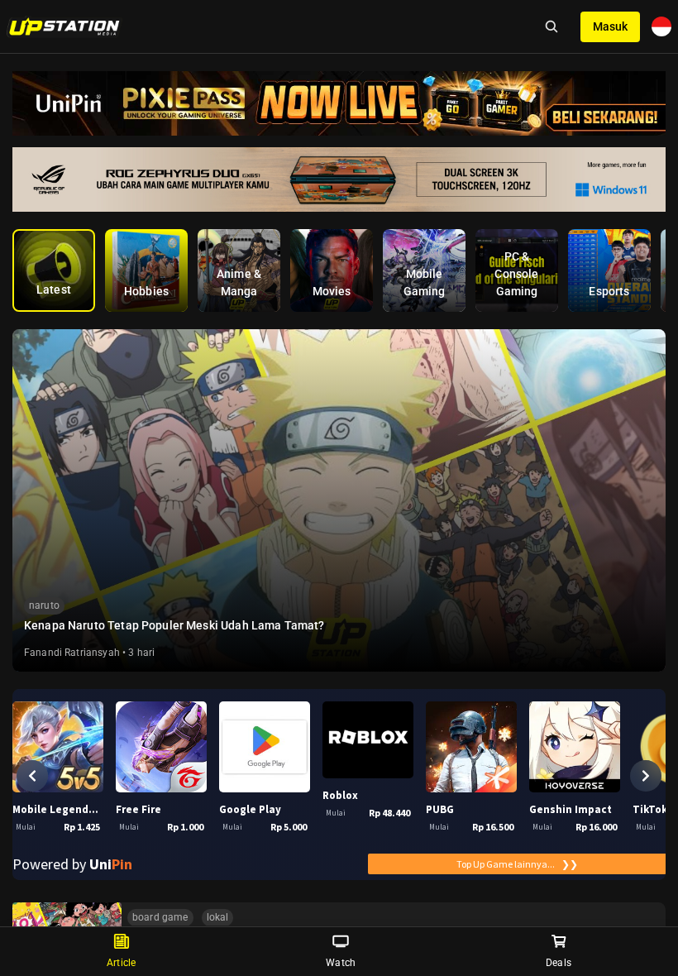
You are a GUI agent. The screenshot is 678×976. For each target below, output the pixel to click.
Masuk (610, 26)
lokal (218, 917)
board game (160, 917)
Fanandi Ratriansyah (72, 652)
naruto (44, 605)
